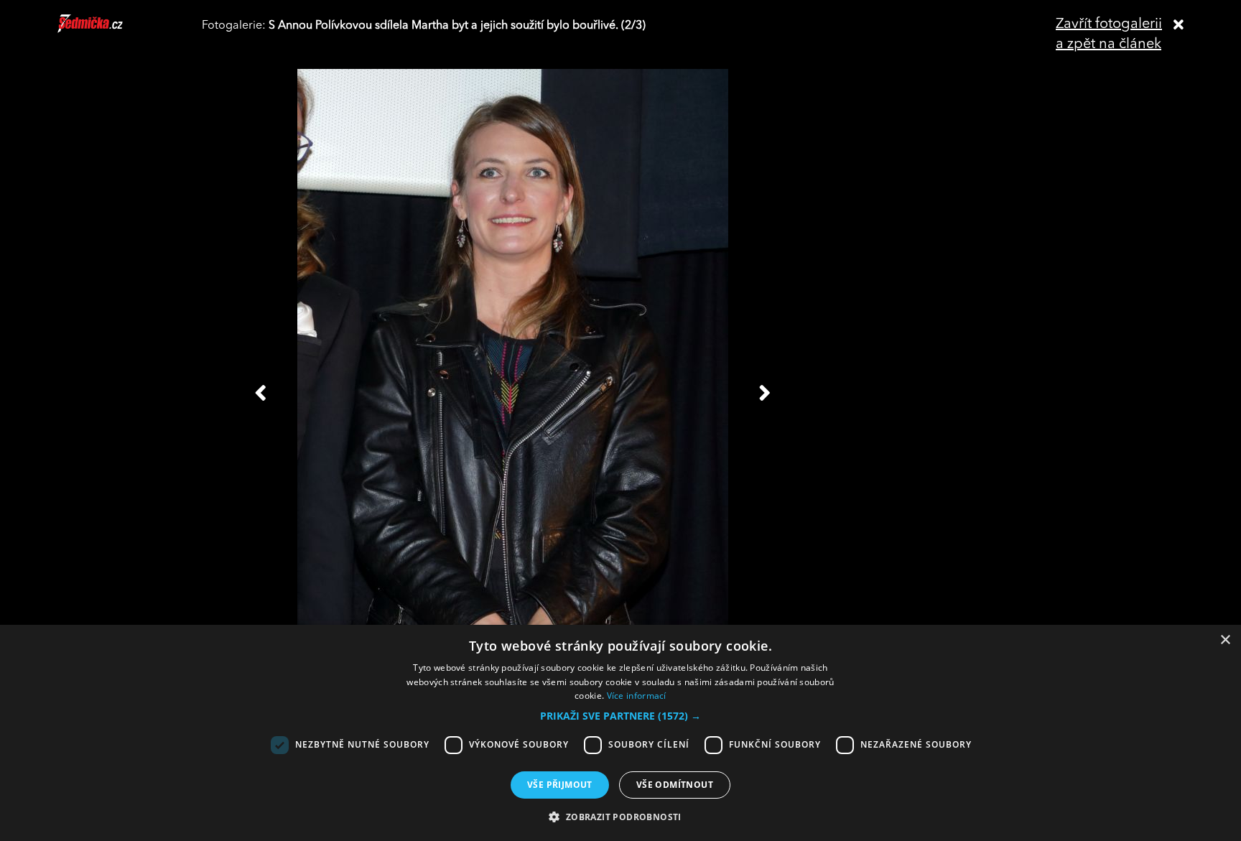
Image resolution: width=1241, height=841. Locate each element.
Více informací (636, 695)
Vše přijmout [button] (559, 785)
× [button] (1224, 640)
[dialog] (620, 733)
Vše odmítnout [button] (674, 785)
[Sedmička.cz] (108, 30)
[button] (620, 716)
